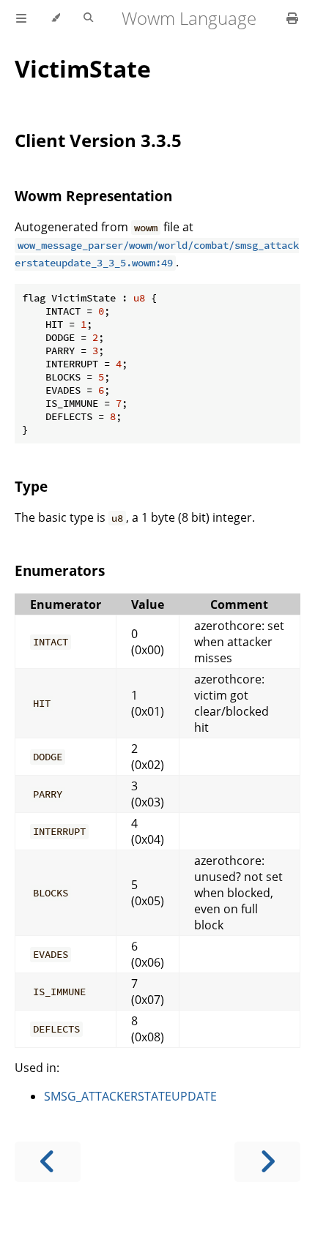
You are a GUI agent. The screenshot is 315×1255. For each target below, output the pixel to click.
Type (31, 486)
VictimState (83, 68)
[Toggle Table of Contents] (21, 18)
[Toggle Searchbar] (88, 18)
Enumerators (60, 570)
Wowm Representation (93, 196)
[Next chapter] (267, 1162)
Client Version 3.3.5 (98, 140)
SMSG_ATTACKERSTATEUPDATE (130, 1096)
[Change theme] (55, 18)
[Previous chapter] (48, 1162)
